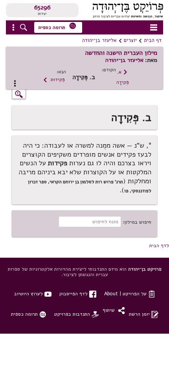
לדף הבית (159, 245)
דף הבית (153, 40)
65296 (42, 7)
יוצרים (130, 40)
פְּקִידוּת (54, 79)
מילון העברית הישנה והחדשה (121, 53)
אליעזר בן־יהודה (99, 40)
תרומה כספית (57, 26)
